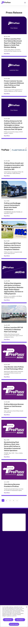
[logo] (6, 2)
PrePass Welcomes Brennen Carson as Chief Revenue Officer (14, 406)
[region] (14, 616)
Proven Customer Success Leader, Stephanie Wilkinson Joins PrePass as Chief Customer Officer (14, 84)
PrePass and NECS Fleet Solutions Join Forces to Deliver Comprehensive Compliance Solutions (12, 246)
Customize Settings (14, 624)
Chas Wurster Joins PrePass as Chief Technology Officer (14, 368)
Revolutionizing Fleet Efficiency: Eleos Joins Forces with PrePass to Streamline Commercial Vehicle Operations (12, 446)
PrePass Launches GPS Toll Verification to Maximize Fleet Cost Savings (13, 329)
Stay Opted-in (20, 619)
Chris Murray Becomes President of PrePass (12, 485)
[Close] (26, 607)
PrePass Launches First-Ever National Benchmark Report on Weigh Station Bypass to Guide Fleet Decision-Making (13, 43)
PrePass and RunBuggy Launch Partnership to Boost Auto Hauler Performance (12, 206)
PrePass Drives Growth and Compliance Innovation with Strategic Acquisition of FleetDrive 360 (14, 166)
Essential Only (8, 619)
